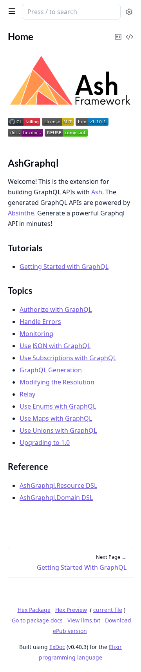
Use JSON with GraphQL (55, 345)
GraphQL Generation (51, 370)
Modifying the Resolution (57, 382)
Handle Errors (40, 321)
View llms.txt (84, 620)
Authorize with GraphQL (56, 309)
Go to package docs (37, 620)
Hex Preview (71, 609)
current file (107, 609)
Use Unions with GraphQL (58, 430)
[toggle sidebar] (10, 11)
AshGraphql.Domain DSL (56, 497)
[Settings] (129, 11)
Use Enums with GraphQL (58, 406)
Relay (27, 394)
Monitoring (36, 333)
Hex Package (34, 609)
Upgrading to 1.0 (45, 442)
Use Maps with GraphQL (56, 418)
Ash (96, 192)
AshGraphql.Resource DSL (58, 485)
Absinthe (21, 213)
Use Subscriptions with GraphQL (68, 358)
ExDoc (57, 647)
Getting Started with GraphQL (64, 266)
